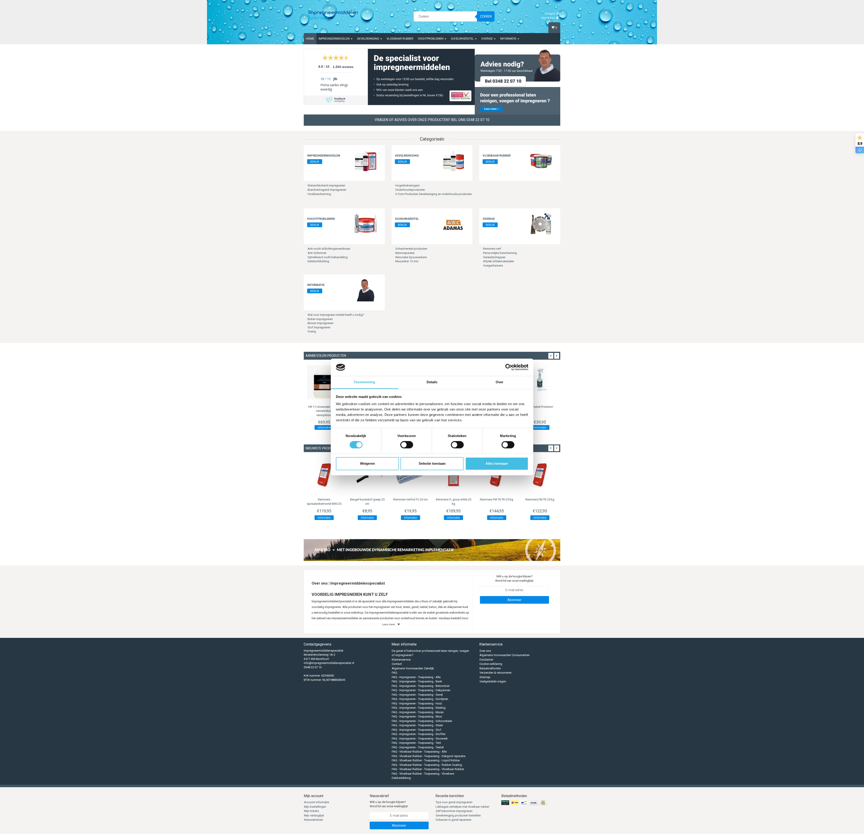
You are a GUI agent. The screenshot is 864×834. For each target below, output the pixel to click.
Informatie (508, 38)
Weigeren (367, 463)
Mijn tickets (311, 811)
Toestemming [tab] (364, 382)
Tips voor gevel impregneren (454, 802)
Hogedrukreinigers (407, 185)
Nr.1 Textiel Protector (540, 406)
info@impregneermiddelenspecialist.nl (329, 663)
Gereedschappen (494, 257)
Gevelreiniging (368, 38)
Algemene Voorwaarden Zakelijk (413, 668)
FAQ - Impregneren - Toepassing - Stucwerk (420, 738)
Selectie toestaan (432, 463)
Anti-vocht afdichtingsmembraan (329, 248)
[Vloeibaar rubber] (541, 160)
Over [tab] (499, 382)
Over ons (485, 650)
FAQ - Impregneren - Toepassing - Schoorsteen (422, 721)
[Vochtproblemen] (365, 224)
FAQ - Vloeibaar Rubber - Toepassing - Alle (419, 751)
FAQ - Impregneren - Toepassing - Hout (417, 703)
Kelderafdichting (318, 261)
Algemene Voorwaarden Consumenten (504, 655)
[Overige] (541, 224)
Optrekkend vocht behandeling (328, 257)
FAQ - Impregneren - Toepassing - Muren (418, 712)
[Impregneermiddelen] (365, 160)
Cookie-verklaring (490, 664)
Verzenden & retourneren (495, 672)
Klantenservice (401, 659)
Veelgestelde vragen (492, 681)
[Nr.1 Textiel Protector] (540, 382)
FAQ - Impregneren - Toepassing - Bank (417, 681)
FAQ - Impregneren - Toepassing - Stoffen (419, 734)
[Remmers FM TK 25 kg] (540, 475)
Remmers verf (492, 248)
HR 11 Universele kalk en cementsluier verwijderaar (324, 411)
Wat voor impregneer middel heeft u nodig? (336, 314)
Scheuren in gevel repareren (453, 819)
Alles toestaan (497, 463)
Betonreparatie (404, 253)
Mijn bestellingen (315, 806)
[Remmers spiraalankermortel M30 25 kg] (324, 475)
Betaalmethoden (490, 668)
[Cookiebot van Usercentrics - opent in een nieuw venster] (508, 367)
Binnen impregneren (320, 323)
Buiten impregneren (320, 319)
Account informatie (316, 802)
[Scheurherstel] (453, 224)
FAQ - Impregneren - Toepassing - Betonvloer (421, 686)
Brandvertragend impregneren (327, 189)
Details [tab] (432, 382)
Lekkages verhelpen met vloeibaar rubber (462, 806)
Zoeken (486, 16)
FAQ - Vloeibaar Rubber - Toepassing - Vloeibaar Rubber (428, 769)
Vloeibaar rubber (400, 38)
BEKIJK (314, 161)
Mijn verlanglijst (314, 815)
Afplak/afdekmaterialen (498, 261)
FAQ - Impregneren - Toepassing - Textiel (418, 747)
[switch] (406, 444)
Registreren (548, 17)
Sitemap (484, 677)
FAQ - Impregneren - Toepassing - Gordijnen (420, 699)
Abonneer (514, 600)
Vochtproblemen (431, 38)
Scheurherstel (463, 38)
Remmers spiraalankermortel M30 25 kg (324, 503)
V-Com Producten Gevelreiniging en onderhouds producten (433, 194)
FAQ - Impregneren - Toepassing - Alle (416, 677)
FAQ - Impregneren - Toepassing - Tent (416, 742)
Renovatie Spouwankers (411, 257)
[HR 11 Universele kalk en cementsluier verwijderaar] (324, 382)
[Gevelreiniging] (453, 160)
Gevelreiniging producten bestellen (458, 815)
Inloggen (550, 13)
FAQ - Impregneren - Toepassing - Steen (417, 725)
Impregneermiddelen (334, 38)
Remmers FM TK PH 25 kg (496, 499)
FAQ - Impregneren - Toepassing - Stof (416, 729)
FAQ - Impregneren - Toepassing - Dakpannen (421, 690)
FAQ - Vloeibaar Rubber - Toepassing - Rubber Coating (427, 765)
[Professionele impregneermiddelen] (333, 15)
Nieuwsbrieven (313, 819)
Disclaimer (486, 659)
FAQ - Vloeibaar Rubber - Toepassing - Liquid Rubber (426, 760)
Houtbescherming (319, 194)
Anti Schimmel (317, 253)
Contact (397, 664)
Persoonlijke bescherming (500, 253)
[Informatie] (365, 290)
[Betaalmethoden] (524, 803)
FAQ (394, 672)
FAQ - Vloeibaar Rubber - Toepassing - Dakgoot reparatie (428, 756)
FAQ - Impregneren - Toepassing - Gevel (417, 694)
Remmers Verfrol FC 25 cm (410, 499)
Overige (487, 38)
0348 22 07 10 (313, 667)
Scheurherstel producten (411, 248)
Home (310, 38)
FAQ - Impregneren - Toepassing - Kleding (419, 707)
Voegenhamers (493, 265)
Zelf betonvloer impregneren (454, 811)
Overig (312, 331)
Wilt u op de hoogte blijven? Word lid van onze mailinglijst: (514, 578)
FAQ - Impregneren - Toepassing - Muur (417, 716)
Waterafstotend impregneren (326, 185)
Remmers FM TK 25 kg (539, 499)
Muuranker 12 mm (406, 261)
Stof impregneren (319, 327)
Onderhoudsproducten (410, 189)
